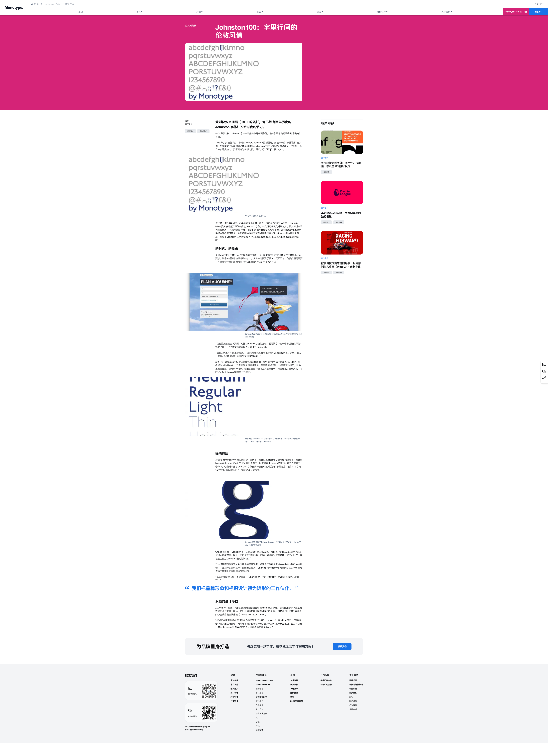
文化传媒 (339, 222)
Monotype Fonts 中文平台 (516, 12)
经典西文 (234, 688)
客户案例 (188, 124)
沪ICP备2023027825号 (194, 729)
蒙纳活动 (294, 692)
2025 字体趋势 (296, 701)
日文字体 (234, 701)
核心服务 (259, 701)
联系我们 (538, 12)
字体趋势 (339, 272)
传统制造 (326, 172)
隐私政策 (353, 701)
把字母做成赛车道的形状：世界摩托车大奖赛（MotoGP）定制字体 (341, 265)
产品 (198, 11)
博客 (292, 697)
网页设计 (190, 131)
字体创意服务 (261, 697)
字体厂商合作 (326, 680)
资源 (319, 11)
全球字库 (234, 680)
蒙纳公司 (353, 680)
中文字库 (234, 684)
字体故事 (294, 688)
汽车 (257, 717)
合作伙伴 (381, 11)
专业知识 (294, 680)
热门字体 (234, 692)
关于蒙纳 (445, 11)
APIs (257, 726)
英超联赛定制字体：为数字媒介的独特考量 (341, 214)
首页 (187, 25)
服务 (258, 11)
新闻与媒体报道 (356, 684)
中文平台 (259, 692)
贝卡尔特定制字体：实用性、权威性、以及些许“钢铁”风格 (341, 164)
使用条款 (353, 709)
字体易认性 (203, 131)
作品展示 (259, 705)
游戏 (257, 721)
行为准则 (353, 705)
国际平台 (259, 688)
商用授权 (259, 730)
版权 (351, 697)
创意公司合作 (326, 684)
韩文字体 (234, 697)
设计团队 (259, 709)
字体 (138, 11)
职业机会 (353, 688)
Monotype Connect (264, 680)
